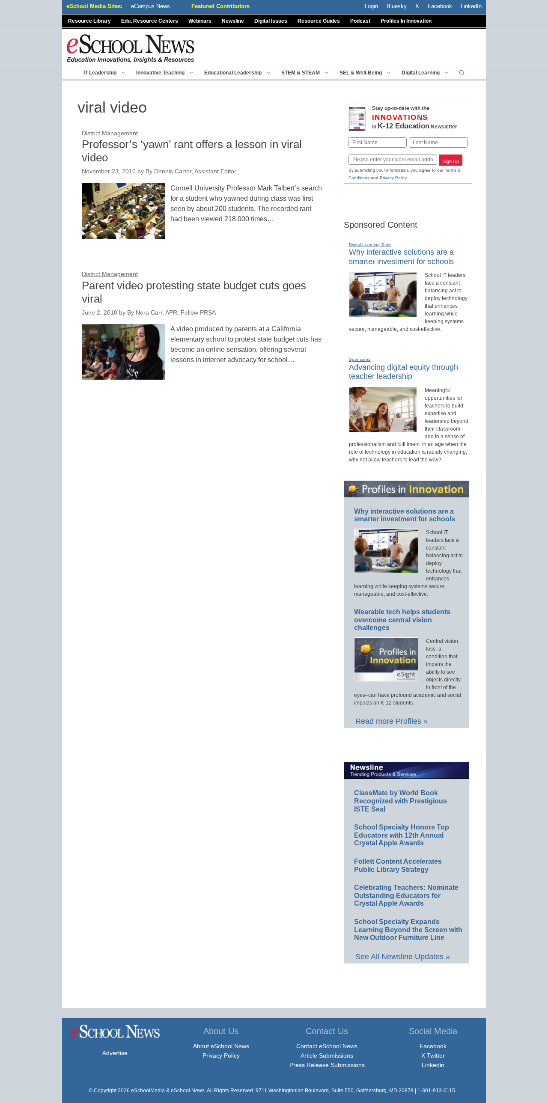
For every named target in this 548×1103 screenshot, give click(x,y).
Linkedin (433, 1064)
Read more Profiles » (391, 721)
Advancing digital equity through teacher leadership (403, 372)
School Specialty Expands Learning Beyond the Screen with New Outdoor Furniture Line (408, 929)
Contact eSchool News (326, 1046)
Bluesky (397, 6)
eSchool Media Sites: (94, 6)
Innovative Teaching (160, 73)
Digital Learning (421, 73)
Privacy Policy (393, 177)
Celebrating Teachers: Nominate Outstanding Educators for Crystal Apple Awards (406, 895)
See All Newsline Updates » (402, 956)
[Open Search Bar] (462, 72)
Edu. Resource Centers (149, 21)
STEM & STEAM (300, 73)
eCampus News (150, 6)
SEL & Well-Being (361, 73)
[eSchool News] (130, 48)
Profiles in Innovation (406, 21)
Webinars (199, 21)
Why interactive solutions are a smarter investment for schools (404, 515)
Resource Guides (319, 21)
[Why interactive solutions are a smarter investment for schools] (383, 313)
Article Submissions (327, 1055)
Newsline (233, 21)
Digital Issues (270, 21)
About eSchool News (221, 1046)
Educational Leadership (233, 73)
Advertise (115, 1052)
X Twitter (433, 1055)
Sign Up (451, 161)
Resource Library (89, 21)
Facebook (433, 1046)
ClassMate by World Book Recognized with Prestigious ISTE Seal (400, 800)
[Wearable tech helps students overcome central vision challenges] (386, 678)
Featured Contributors (220, 6)
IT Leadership (99, 73)
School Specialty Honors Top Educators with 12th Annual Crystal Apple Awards (401, 835)
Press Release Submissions (327, 1064)
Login (371, 6)
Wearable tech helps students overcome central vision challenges (402, 619)
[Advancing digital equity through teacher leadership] (383, 428)
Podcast (360, 21)
